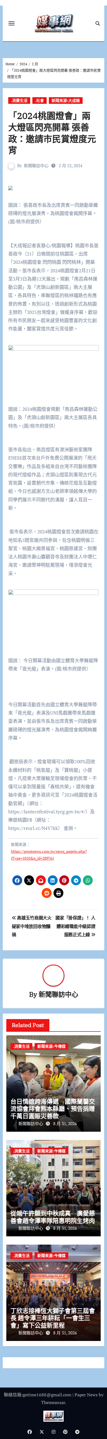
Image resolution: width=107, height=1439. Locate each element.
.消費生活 (19, 100)
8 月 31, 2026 (65, 1123)
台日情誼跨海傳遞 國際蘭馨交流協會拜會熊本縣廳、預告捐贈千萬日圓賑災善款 (52, 1108)
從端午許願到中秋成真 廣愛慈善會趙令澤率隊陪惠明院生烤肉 (52, 1216)
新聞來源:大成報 (66, 100)
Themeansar (53, 1402)
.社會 (39, 100)
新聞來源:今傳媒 (51, 1046)
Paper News (86, 1395)
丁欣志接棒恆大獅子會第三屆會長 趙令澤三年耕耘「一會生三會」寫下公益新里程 (52, 1318)
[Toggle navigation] (11, 23)
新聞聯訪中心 (36, 165)
